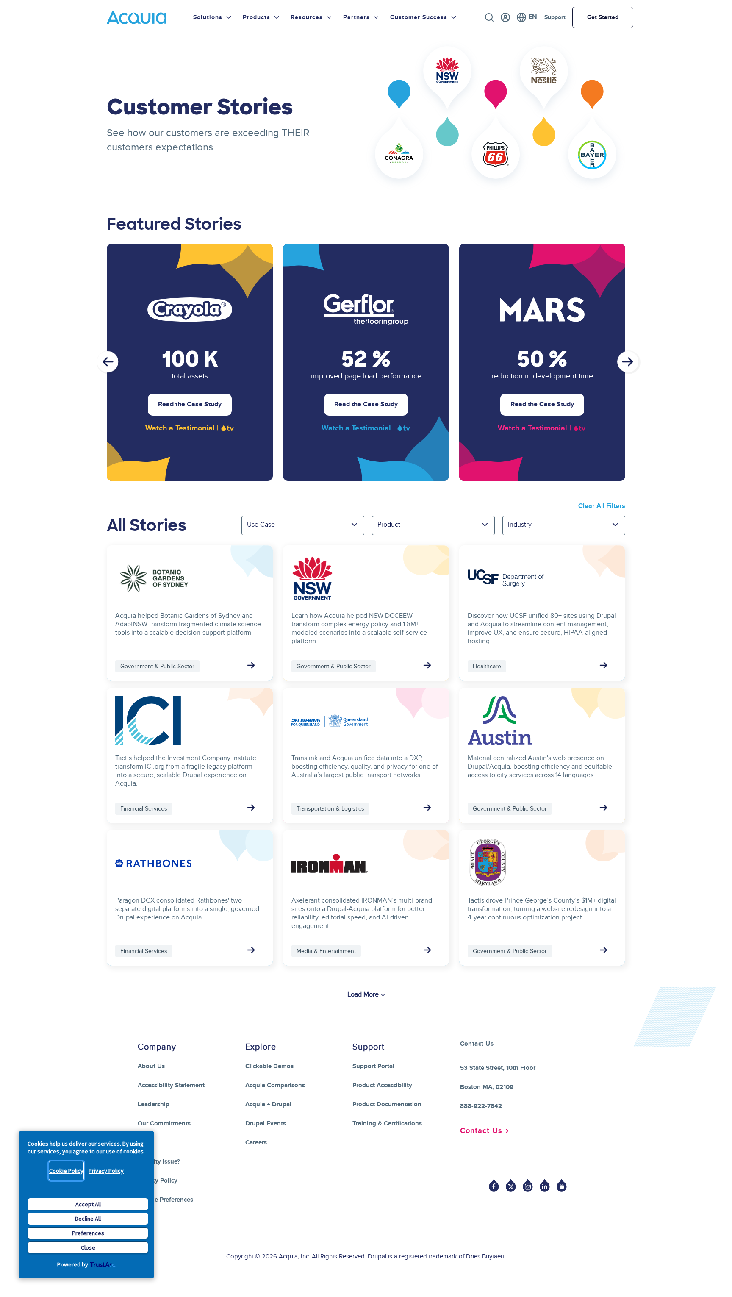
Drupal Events (265, 1123)
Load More (363, 994)
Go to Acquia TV (561, 1185)
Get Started (602, 17)
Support (555, 17)
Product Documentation (386, 1104)
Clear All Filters (601, 506)
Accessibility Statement (171, 1085)
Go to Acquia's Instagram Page (528, 1185)
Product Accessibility (382, 1085)
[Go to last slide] (108, 362)
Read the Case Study (190, 404)
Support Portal (373, 1066)
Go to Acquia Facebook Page (494, 1185)
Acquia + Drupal (268, 1104)
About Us (151, 1066)
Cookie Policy (66, 1171)
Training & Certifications (387, 1123)
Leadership (153, 1104)
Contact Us (481, 1131)
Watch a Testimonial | (182, 428)
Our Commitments (164, 1123)
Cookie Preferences (165, 1200)
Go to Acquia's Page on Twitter (511, 1185)
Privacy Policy (106, 1171)
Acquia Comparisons (275, 1085)
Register (505, 17)
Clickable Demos (269, 1066)
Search (489, 17)
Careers (256, 1143)
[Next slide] (628, 362)
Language (526, 17)
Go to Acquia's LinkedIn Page (545, 1185)
